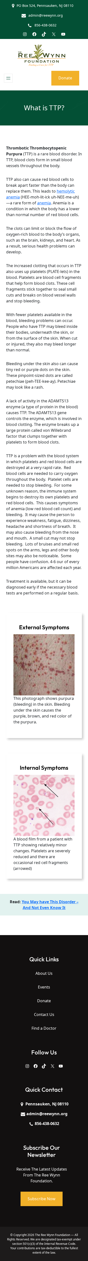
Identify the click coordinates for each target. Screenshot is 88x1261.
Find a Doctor (44, 1028)
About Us (44, 973)
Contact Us (44, 1014)
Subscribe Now (41, 1198)
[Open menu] (8, 78)
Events (44, 987)
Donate (65, 78)
